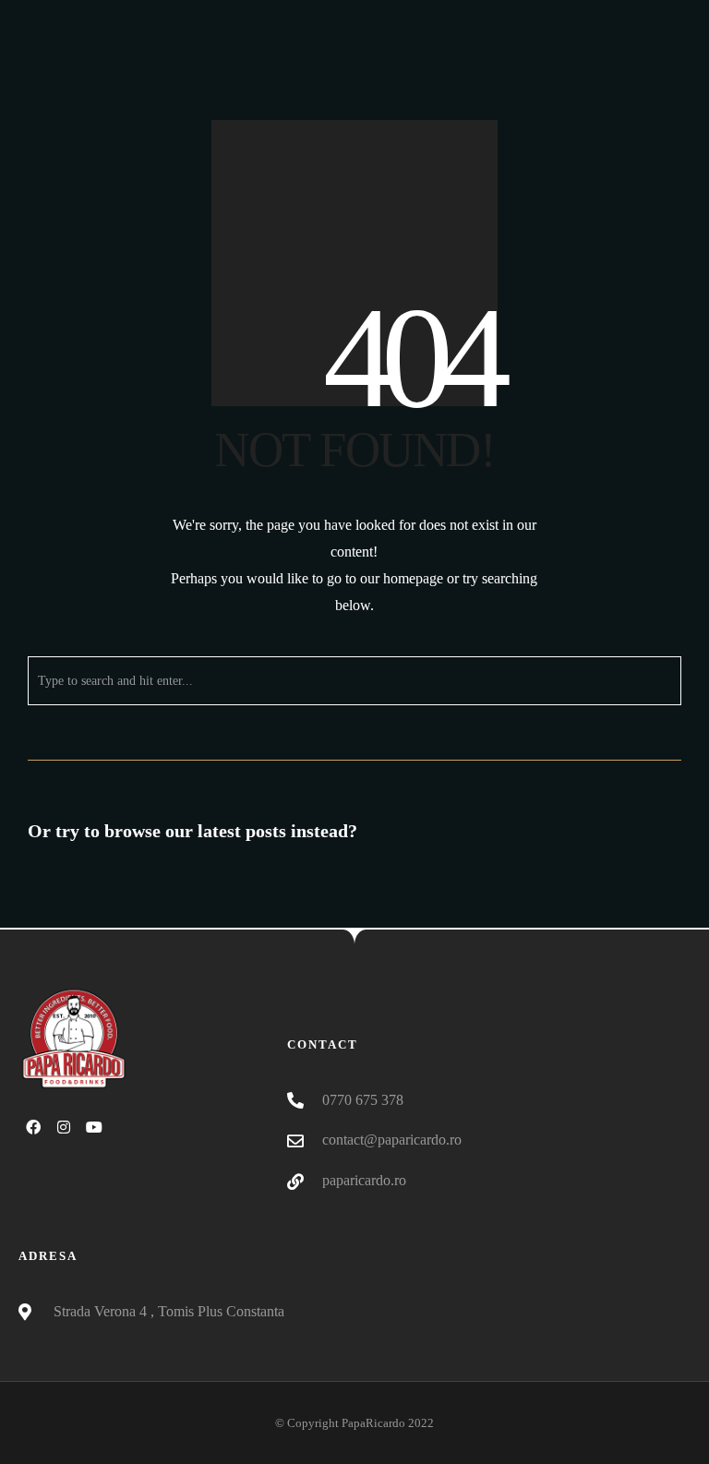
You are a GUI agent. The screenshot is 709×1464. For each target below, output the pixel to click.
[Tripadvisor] (685, 15)
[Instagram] (654, 15)
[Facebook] (624, 15)
